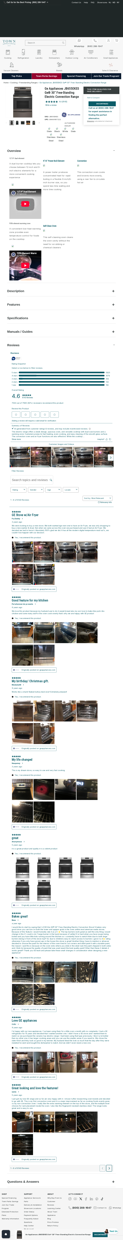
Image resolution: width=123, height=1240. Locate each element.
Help (86, 2)
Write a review (50, 105)
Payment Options (31, 1215)
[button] (116, 40)
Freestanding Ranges (28, 83)
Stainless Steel (50, 139)
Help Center (29, 1226)
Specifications (17, 318)
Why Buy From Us (54, 1198)
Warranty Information (10, 1219)
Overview (14, 151)
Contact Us (76, 2)
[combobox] (43, 43)
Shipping (90, 121)
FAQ (92, 2)
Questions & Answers (23, 1181)
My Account (29, 1229)
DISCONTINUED (102, 104)
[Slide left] (6, 122)
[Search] (63, 42)
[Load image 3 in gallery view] (23, 123)
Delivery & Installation (33, 1205)
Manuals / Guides (20, 331)
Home (6, 83)
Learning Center (54, 1208)
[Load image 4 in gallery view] (28, 123)
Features (13, 304)
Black (57, 131)
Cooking (14, 83)
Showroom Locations (32, 1208)
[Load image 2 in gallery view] (17, 123)
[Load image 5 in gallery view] (34, 123)
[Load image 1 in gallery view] (11, 123)
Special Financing (9, 1198)
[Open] (6, 1234)
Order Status (29, 1212)
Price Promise (53, 1222)
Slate (49, 131)
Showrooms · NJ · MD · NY (108, 2)
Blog (49, 1219)
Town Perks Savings (10, 1201)
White (65, 131)
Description (15, 291)
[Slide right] (39, 122)
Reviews (13, 345)
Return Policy (52, 1226)
